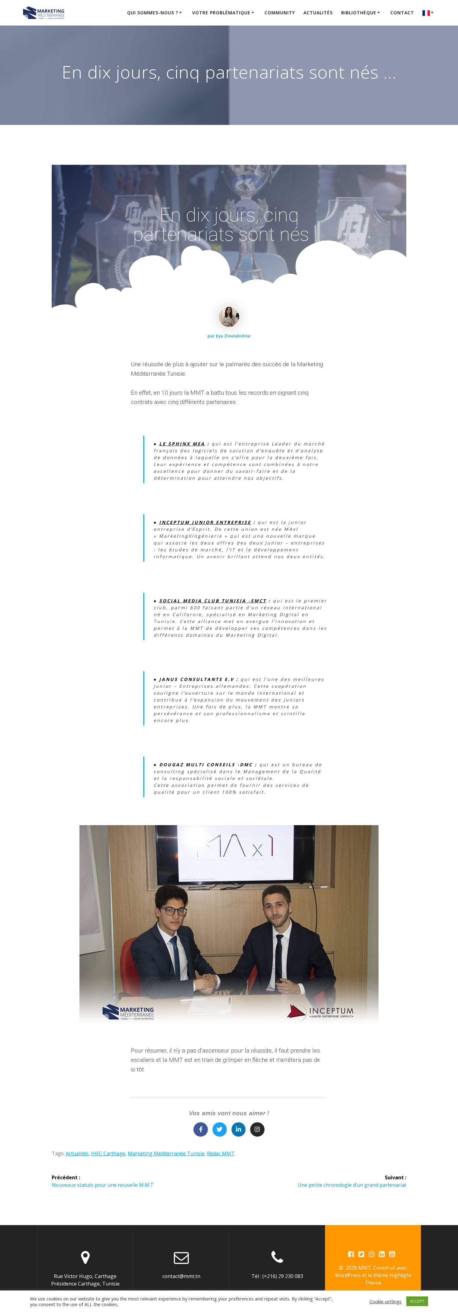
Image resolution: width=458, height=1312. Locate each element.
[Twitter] (219, 1129)
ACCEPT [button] (417, 1301)
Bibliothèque (358, 13)
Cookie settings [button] (386, 1301)
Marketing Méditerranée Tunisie (166, 1153)
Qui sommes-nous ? (152, 13)
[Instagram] (257, 1129)
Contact (402, 13)
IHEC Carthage (108, 1153)
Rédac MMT (221, 1153)
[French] (429, 12)
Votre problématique (221, 13)
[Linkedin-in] (238, 1129)
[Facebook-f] (200, 1129)
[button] (218, 1020)
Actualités (318, 13)
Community (280, 13)
